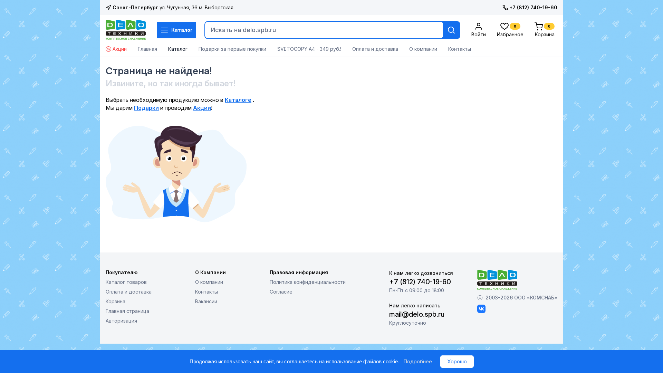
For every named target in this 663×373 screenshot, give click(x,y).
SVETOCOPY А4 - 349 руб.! (309, 49)
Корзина (115, 301)
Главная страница (127, 311)
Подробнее (417, 361)
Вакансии (206, 301)
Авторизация (121, 321)
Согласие (281, 292)
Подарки (146, 107)
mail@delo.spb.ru (416, 314)
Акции (120, 49)
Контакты (459, 49)
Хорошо (457, 361)
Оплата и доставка (375, 49)
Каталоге (238, 99)
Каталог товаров (126, 282)
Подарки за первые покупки (232, 49)
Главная (147, 49)
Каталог (182, 30)
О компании (423, 49)
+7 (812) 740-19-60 (533, 7)
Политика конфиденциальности (308, 282)
